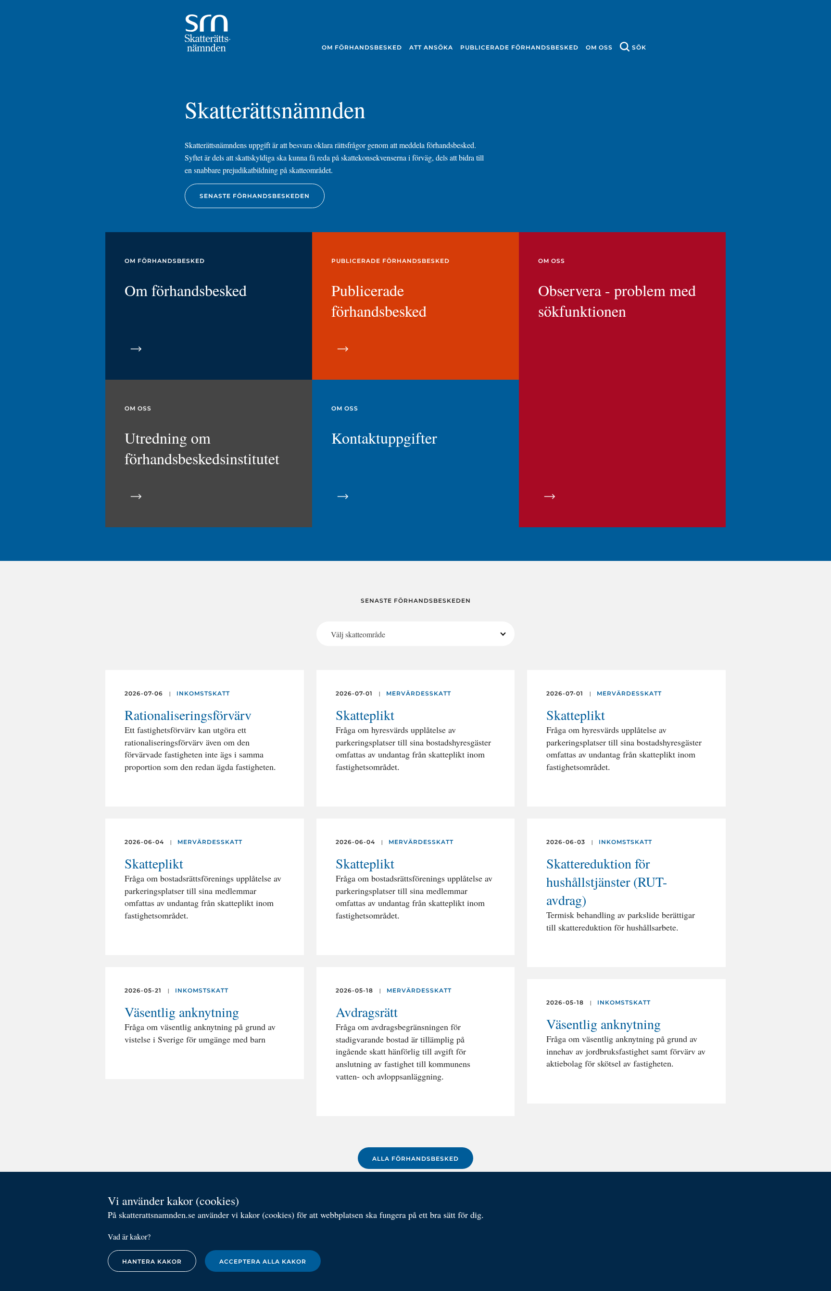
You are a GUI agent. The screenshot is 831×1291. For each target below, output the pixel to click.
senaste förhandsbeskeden (255, 195)
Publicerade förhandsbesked (519, 47)
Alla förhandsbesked (415, 1158)
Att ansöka (431, 47)
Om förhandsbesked (362, 47)
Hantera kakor (152, 1261)
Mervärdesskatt (209, 841)
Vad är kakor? (129, 1236)
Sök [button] (639, 47)
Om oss (599, 47)
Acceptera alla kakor (262, 1261)
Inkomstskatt (203, 693)
